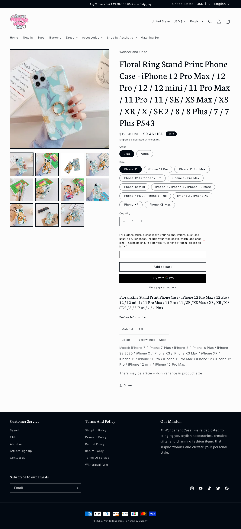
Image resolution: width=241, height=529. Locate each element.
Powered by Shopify (136, 521)
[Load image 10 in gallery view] (47, 215)
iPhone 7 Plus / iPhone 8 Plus (145, 195)
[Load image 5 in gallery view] (21, 189)
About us (16, 444)
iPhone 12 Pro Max (185, 178)
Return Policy (94, 451)
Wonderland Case (114, 521)
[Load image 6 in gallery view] (47, 189)
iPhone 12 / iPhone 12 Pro (143, 178)
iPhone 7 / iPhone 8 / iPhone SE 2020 (183, 187)
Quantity (124, 213)
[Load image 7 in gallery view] (72, 189)
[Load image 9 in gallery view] (21, 215)
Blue (127, 154)
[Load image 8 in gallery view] (97, 189)
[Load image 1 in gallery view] (21, 164)
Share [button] (128, 385)
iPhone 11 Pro (158, 169)
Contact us (17, 457)
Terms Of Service (97, 457)
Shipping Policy (95, 430)
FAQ (13, 437)
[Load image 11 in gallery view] (72, 215)
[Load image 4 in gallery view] (97, 164)
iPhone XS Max (160, 204)
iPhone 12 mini (134, 187)
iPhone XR (131, 204)
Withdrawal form (96, 464)
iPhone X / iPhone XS (192, 195)
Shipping (124, 139)
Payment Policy (96, 437)
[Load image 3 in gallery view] (72, 164)
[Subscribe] (76, 488)
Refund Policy (94, 444)
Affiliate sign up (21, 451)
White (144, 154)
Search (15, 430)
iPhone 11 (131, 169)
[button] (72, 37)
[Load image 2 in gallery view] (47, 164)
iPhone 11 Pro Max (192, 169)
